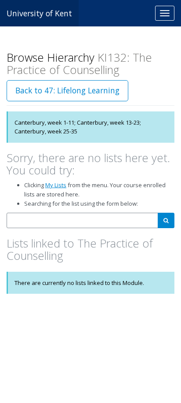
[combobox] (82, 220)
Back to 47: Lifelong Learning (67, 90)
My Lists (55, 185)
